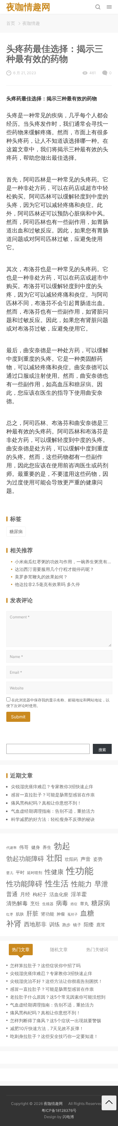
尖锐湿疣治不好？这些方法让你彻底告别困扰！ (56, 981)
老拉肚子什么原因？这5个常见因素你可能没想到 (57, 997)
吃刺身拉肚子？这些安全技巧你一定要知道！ (54, 1036)
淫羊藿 (79, 894)
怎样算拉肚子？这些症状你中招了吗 (45, 965)
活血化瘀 (58, 894)
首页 (10, 23)
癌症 (73, 904)
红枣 (9, 914)
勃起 (62, 846)
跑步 (66, 925)
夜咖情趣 (31, 23)
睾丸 (84, 903)
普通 (12, 894)
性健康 (54, 872)
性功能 (79, 870)
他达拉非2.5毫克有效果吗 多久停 (47, 584)
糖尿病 (82, 384)
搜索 (102, 749)
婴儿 (9, 873)
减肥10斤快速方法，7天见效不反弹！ (47, 1028)
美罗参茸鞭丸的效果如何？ (41, 576)
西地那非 (35, 924)
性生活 (57, 883)
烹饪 (35, 903)
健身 (35, 847)
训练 (54, 924)
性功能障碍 (24, 883)
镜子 (77, 924)
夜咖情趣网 (53, 1103)
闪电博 (68, 1116)
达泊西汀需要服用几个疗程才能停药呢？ (54, 569)
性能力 (81, 883)
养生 (46, 847)
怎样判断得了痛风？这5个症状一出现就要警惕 (55, 1020)
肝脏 (32, 913)
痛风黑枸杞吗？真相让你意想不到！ (46, 802)
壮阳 (54, 858)
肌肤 (20, 914)
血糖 (87, 913)
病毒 (62, 903)
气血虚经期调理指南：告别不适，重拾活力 (53, 811)
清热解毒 (17, 903)
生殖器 (47, 903)
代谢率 (11, 847)
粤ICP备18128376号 (59, 1110)
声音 (86, 859)
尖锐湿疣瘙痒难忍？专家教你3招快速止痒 (52, 786)
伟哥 (24, 847)
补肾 (13, 923)
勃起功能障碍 (25, 858)
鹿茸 (100, 924)
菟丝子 (72, 914)
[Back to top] (109, 1102)
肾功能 (47, 914)
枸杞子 (40, 894)
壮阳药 (71, 859)
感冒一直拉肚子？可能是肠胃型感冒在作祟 (53, 794)
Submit (18, 716)
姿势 (98, 859)
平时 (20, 872)
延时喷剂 (34, 873)
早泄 (101, 884)
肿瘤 (61, 914)
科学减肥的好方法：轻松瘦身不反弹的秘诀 (53, 819)
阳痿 (89, 924)
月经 (25, 894)
